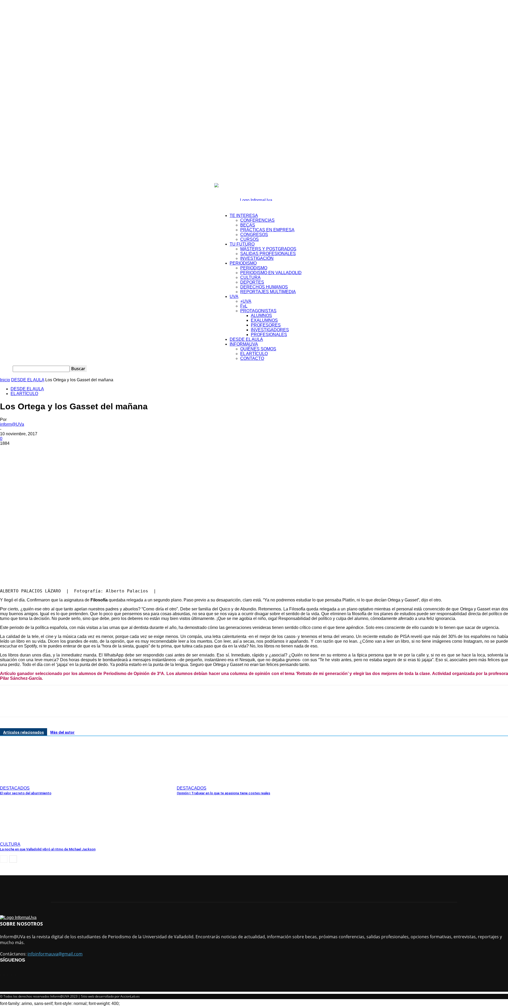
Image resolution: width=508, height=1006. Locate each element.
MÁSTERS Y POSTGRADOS (268, 249)
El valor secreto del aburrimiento (25, 793)
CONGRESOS (254, 234)
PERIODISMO (243, 263)
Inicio (5, 380)
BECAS (247, 225)
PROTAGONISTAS (258, 311)
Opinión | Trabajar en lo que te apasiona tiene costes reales (223, 793)
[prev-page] (3, 859)
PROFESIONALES (269, 334)
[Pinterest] (47, 451)
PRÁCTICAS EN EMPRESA (267, 230)
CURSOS (249, 239)
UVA (234, 296)
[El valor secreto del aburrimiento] (29, 781)
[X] (28, 451)
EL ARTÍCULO (254, 353)
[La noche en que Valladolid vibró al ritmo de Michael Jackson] (29, 837)
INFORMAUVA (244, 344)
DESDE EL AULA (246, 339)
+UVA (245, 301)
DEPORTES (252, 282)
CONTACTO (252, 358)
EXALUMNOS (264, 320)
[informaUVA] (254, 192)
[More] (85, 451)
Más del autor (62, 732)
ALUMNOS (261, 315)
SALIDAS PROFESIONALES (268, 253)
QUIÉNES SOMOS (258, 349)
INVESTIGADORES (270, 330)
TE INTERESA (244, 215)
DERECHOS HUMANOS (264, 287)
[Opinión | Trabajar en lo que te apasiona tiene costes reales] (205, 781)
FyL (243, 306)
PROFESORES (266, 325)
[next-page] (13, 859)
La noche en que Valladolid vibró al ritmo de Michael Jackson (48, 849)
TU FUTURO (242, 244)
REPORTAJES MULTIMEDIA (268, 291)
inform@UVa (12, 424)
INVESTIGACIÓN (257, 258)
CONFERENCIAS (257, 220)
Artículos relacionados (23, 732)
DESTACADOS (15, 788)
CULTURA (250, 277)
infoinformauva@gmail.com (55, 954)
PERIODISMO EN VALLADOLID (271, 272)
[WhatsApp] (66, 451)
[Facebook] (8, 451)
